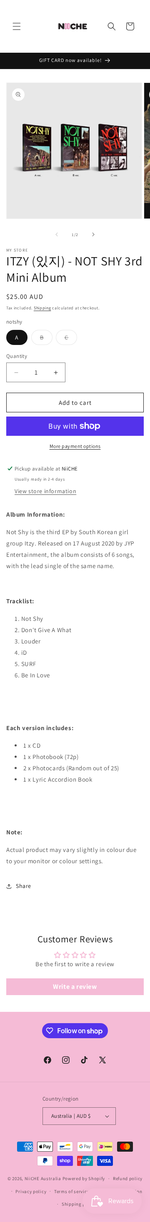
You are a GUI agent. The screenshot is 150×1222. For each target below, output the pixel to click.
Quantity (16, 356)
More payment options (75, 446)
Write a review (75, 986)
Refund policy (127, 1178)
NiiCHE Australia (43, 1178)
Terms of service (71, 1191)
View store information (45, 491)
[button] (17, 26)
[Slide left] (57, 234)
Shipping (42, 308)
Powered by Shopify (83, 1178)
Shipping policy (79, 1204)
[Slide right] (93, 234)
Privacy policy (30, 1191)
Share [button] (23, 886)
